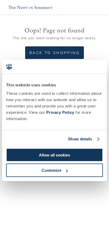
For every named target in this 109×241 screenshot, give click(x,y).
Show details (80, 139)
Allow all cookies (54, 155)
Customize (51, 170)
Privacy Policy (60, 112)
